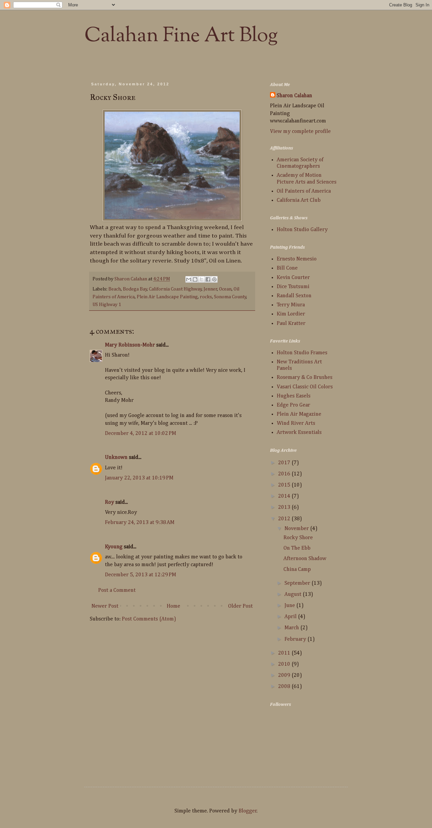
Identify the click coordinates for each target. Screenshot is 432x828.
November (297, 528)
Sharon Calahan (294, 96)
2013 (285, 507)
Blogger (248, 811)
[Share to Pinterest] (214, 279)
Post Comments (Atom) (149, 619)
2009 (285, 675)
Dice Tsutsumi (293, 286)
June (290, 605)
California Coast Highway (175, 289)
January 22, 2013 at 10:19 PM (139, 478)
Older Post (240, 606)
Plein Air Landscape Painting (167, 297)
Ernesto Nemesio (297, 259)
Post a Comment (117, 590)
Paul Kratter (291, 323)
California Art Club (299, 200)
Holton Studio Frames (302, 353)
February (296, 639)
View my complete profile (300, 131)
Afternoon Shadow (305, 558)
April (291, 616)
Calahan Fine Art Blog (181, 36)
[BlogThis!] (195, 279)
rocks (206, 297)
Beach (114, 289)
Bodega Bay (135, 289)
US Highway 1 (106, 304)
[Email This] (188, 279)
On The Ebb (297, 548)
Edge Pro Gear (293, 405)
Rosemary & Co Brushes (304, 377)
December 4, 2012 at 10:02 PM (140, 433)
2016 (285, 474)
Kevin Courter (293, 277)
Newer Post (104, 606)
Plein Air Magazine (299, 414)
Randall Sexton (294, 296)
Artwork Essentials (299, 432)
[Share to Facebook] (208, 279)
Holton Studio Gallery (302, 229)
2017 (285, 463)
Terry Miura (291, 305)
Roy (109, 502)
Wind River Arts (296, 423)
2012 (285, 519)
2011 (285, 653)
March (292, 628)
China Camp (297, 569)
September (298, 583)
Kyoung (114, 547)
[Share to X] (201, 279)
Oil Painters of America (304, 191)
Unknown (116, 457)
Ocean (225, 289)
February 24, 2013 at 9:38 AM (139, 522)
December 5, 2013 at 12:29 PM (140, 575)
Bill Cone (287, 268)
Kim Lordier (291, 314)
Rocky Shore (298, 538)
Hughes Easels (293, 396)
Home (173, 606)
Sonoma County (230, 297)
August (294, 594)
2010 (285, 664)
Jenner (210, 289)
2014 (285, 496)
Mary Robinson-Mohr (130, 345)
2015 (285, 485)
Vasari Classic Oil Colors (305, 387)
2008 (285, 686)
